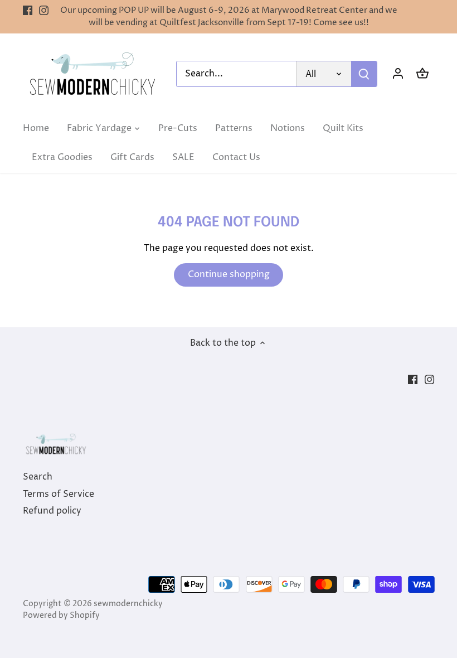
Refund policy (52, 511)
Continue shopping (229, 274)
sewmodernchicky (128, 603)
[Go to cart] (422, 74)
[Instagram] (43, 10)
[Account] (398, 74)
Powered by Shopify (61, 615)
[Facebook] (27, 10)
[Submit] (364, 73)
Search (37, 477)
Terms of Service (58, 494)
